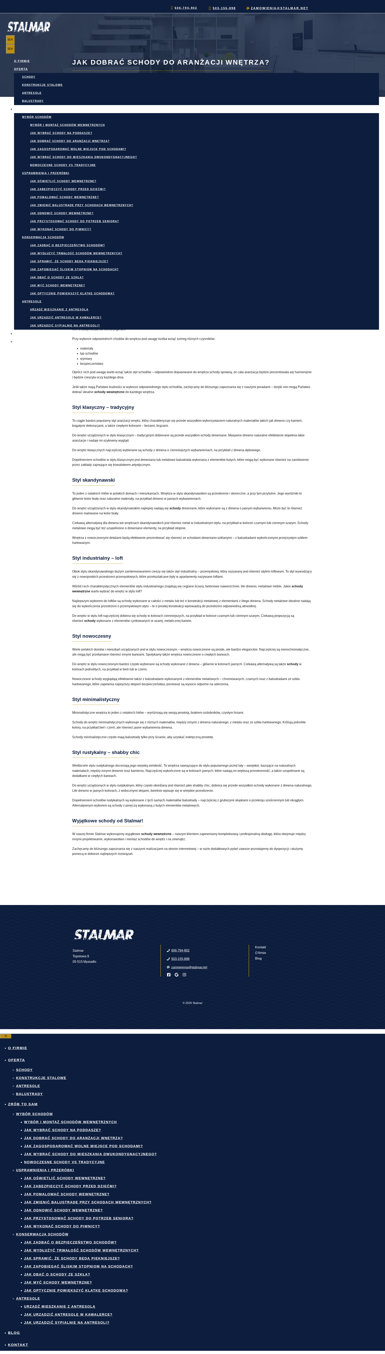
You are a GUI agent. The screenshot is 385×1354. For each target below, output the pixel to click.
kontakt (22, 341)
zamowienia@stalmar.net (279, 8)
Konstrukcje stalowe (42, 84)
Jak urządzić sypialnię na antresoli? (65, 325)
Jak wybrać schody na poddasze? (61, 133)
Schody (28, 76)
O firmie (22, 61)
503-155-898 (224, 8)
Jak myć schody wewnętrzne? (57, 285)
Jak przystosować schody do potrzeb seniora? (74, 221)
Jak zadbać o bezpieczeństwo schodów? (67, 245)
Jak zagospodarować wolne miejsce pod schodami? (78, 149)
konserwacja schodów (43, 237)
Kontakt (260, 947)
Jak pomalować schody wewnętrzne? (64, 197)
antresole (32, 301)
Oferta (21, 69)
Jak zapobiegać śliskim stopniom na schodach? (74, 269)
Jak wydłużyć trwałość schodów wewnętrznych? (76, 253)
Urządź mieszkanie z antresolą (59, 309)
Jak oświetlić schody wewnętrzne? (63, 181)
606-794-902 (186, 7)
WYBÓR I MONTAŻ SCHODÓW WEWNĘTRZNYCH (67, 125)
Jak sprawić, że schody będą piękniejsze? (69, 261)
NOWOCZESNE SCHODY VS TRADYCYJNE (63, 165)
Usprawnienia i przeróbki (45, 173)
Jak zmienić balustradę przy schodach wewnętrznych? (81, 205)
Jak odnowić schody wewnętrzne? (62, 213)
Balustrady (33, 100)
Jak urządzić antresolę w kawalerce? (66, 317)
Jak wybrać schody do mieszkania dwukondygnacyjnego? (83, 157)
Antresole (32, 92)
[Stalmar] (28, 32)
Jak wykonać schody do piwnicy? (60, 229)
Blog (19, 333)
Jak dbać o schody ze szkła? (57, 277)
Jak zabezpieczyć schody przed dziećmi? (68, 189)
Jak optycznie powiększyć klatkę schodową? (72, 293)
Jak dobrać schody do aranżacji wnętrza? (70, 141)
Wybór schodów (37, 117)
